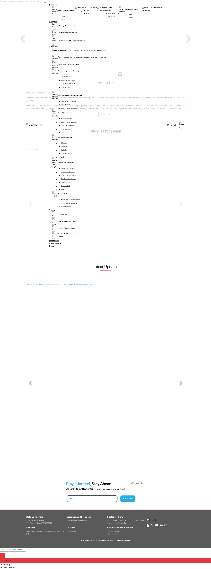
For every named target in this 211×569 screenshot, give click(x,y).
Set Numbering (66, 104)
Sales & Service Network (67, 221)
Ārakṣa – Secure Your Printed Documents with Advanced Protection (82, 57)
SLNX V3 (63, 150)
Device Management (65, 137)
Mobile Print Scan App (68, 172)
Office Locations (113, 531)
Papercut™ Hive (66, 206)
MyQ (62, 91)
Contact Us (62, 214)
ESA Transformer (66, 118)
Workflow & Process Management (70, 95)
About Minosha (56, 243)
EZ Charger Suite (66, 77)
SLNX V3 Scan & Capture (69, 108)
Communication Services (68, 33)
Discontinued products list (77, 521)
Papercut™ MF (65, 87)
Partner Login (112, 534)
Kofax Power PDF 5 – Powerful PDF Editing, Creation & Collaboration (82, 50)
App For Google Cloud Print (69, 203)
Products (53, 5)
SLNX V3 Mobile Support (68, 175)
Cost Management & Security (68, 71)
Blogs (51, 246)
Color (87, 10)
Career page (71, 531)
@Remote (64, 143)
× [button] (9, 565)
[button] (2, 555)
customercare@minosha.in (117, 523)
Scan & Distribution (65, 113)
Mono (87, 13)
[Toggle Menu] (45, 2)
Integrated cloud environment (70, 200)
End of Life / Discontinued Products (67, 235)
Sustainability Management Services (72, 41)
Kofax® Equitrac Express (68, 80)
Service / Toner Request (66, 228)
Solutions (53, 46)
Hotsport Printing (66, 182)
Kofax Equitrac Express (68, 125)
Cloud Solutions (63, 194)
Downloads (54, 241)
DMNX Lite (64, 146)
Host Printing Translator (68, 101)
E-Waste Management (35, 521)
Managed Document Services (69, 26)
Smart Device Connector (68, 168)
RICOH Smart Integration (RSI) (68, 64)
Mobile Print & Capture (66, 162)
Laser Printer (92, 8)
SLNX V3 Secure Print (68, 84)
